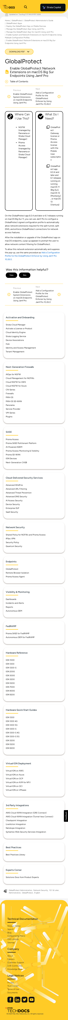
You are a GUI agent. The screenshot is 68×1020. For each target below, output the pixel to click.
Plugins (9, 416)
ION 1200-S (11, 668)
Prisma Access (12, 439)
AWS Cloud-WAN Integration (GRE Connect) (26, 813)
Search (10, 929)
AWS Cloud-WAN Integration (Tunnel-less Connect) (29, 816)
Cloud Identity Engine (16, 332)
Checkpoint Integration (16, 820)
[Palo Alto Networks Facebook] (10, 1001)
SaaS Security (12, 512)
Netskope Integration (15, 828)
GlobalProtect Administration (20, 890)
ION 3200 (10, 679)
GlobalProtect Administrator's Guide (38, 20)
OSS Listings (13, 939)
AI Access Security (14, 500)
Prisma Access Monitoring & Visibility (22, 451)
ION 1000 (10, 660)
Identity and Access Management (21, 348)
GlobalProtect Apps (14, 23)
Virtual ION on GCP (14, 778)
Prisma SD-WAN (13, 454)
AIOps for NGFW (13, 374)
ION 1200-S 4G (12, 733)
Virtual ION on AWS (14, 771)
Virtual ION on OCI (14, 786)
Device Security (13, 504)
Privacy (10, 982)
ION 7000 (10, 687)
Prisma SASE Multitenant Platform (21, 443)
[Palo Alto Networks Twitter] (25, 1001)
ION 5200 (10, 683)
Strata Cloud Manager (15, 325)
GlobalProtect (17, 20)
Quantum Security (14, 546)
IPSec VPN (10, 538)
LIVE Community (14, 966)
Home (7, 20)
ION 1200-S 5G (12, 736)
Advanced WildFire (14, 485)
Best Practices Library (15, 854)
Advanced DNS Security (16, 496)
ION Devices (11, 458)
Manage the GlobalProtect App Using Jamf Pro (25, 29)
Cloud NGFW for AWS (16, 382)
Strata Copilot (54, 7)
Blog (9, 932)
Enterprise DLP (12, 508)
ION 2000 (10, 671)
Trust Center (12, 986)
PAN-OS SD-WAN (14, 401)
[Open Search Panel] (25, 7)
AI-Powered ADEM (14, 447)
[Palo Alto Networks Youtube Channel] (31, 1001)
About (10, 956)
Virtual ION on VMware (16, 790)
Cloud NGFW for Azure (16, 386)
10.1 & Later (54, 890)
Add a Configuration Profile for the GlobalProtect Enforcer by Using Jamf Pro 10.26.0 (32, 255)
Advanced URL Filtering (16, 489)
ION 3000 (10, 675)
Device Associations (15, 340)
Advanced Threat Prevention (19, 493)
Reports (9, 607)
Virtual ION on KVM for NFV (18, 782)
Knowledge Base (14, 969)
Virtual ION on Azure (15, 775)
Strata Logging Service (16, 336)
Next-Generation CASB (16, 462)
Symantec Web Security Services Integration (26, 832)
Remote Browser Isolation (17, 573)
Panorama (10, 405)
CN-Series (10, 390)
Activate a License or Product (19, 328)
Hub (8, 344)
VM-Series (10, 413)
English (37, 893)
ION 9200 (10, 694)
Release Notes (13, 926)
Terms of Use (13, 989)
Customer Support (15, 962)
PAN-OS (9, 397)
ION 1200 (10, 664)
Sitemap (11, 942)
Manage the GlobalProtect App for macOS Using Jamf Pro (29, 32)
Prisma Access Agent (15, 576)
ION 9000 (10, 691)
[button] (66, 816)
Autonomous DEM (14, 611)
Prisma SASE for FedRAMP (17, 633)
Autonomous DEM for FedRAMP (20, 637)
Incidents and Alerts (15, 603)
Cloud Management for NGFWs (20, 378)
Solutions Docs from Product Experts (22, 877)
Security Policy (12, 542)
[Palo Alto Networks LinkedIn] (18, 1001)
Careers (11, 959)
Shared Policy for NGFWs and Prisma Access (26, 535)
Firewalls (10, 393)
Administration (15, 893)
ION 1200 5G (11, 725)
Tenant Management (15, 351)
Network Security (40, 890)
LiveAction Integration (16, 824)
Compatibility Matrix (16, 936)
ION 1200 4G (11, 721)
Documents (12, 992)
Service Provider (13, 409)
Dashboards (11, 599)
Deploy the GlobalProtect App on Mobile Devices (26, 26)
